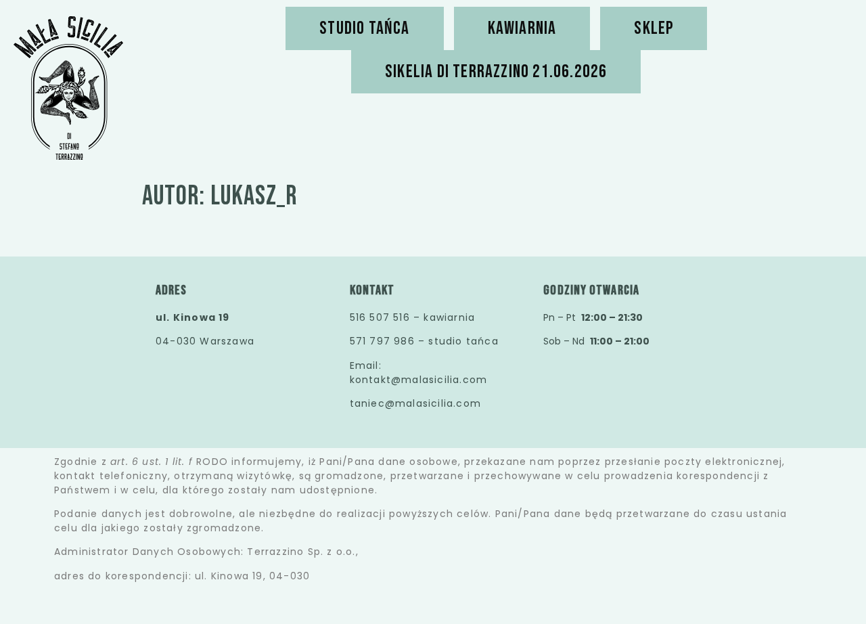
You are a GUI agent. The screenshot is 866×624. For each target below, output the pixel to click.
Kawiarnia (522, 28)
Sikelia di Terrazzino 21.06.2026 (496, 72)
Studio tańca (364, 28)
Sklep (653, 28)
